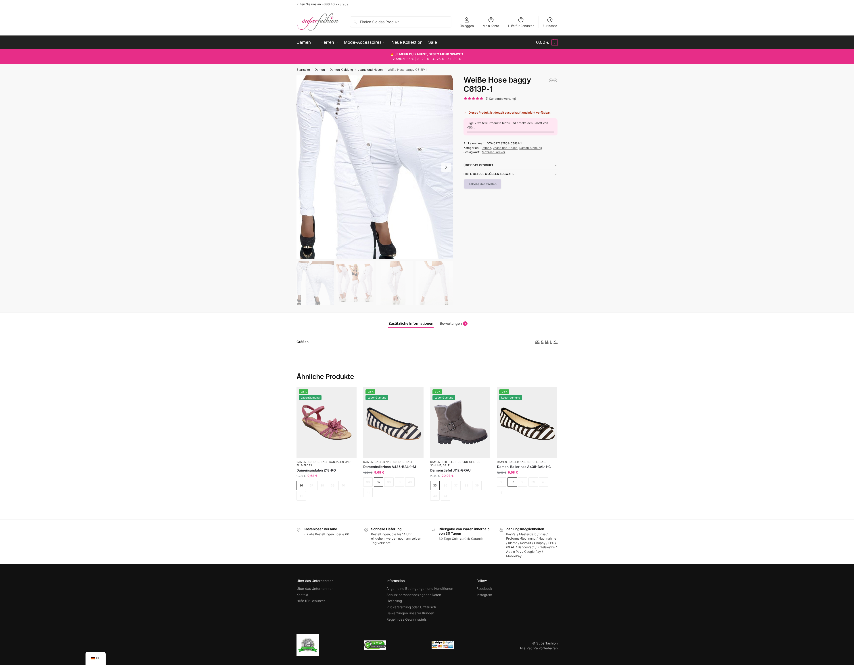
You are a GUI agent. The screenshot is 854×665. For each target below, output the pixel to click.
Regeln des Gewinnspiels (406, 619)
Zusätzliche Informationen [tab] (410, 323)
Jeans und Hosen (370, 69)
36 (301, 485)
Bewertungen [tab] (453, 323)
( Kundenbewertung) (501, 98)
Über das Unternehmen (315, 588)
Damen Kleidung (341, 69)
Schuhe (313, 461)
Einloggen (466, 26)
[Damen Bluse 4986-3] (555, 80)
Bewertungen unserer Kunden (410, 613)
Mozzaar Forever (493, 152)
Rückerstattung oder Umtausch (411, 607)
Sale (324, 461)
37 (378, 482)
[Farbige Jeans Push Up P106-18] (551, 80)
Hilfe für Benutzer (521, 26)
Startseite (303, 69)
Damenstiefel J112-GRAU (450, 470)
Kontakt (302, 595)
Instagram (484, 595)
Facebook (484, 588)
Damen (320, 69)
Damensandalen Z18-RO (316, 470)
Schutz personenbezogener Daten (413, 595)
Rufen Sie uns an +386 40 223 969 (322, 4)
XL (555, 342)
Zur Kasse (550, 26)
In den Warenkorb (326, 508)
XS (537, 342)
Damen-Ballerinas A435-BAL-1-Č (524, 467)
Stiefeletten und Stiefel (461, 461)
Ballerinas (383, 461)
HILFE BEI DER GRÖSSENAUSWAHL (489, 174)
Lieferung (394, 601)
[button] (547, 42)
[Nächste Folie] (446, 167)
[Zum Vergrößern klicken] (374, 167)
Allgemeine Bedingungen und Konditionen (419, 588)
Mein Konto (491, 26)
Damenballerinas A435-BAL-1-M (389, 467)
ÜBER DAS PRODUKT (478, 165)
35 (435, 485)
